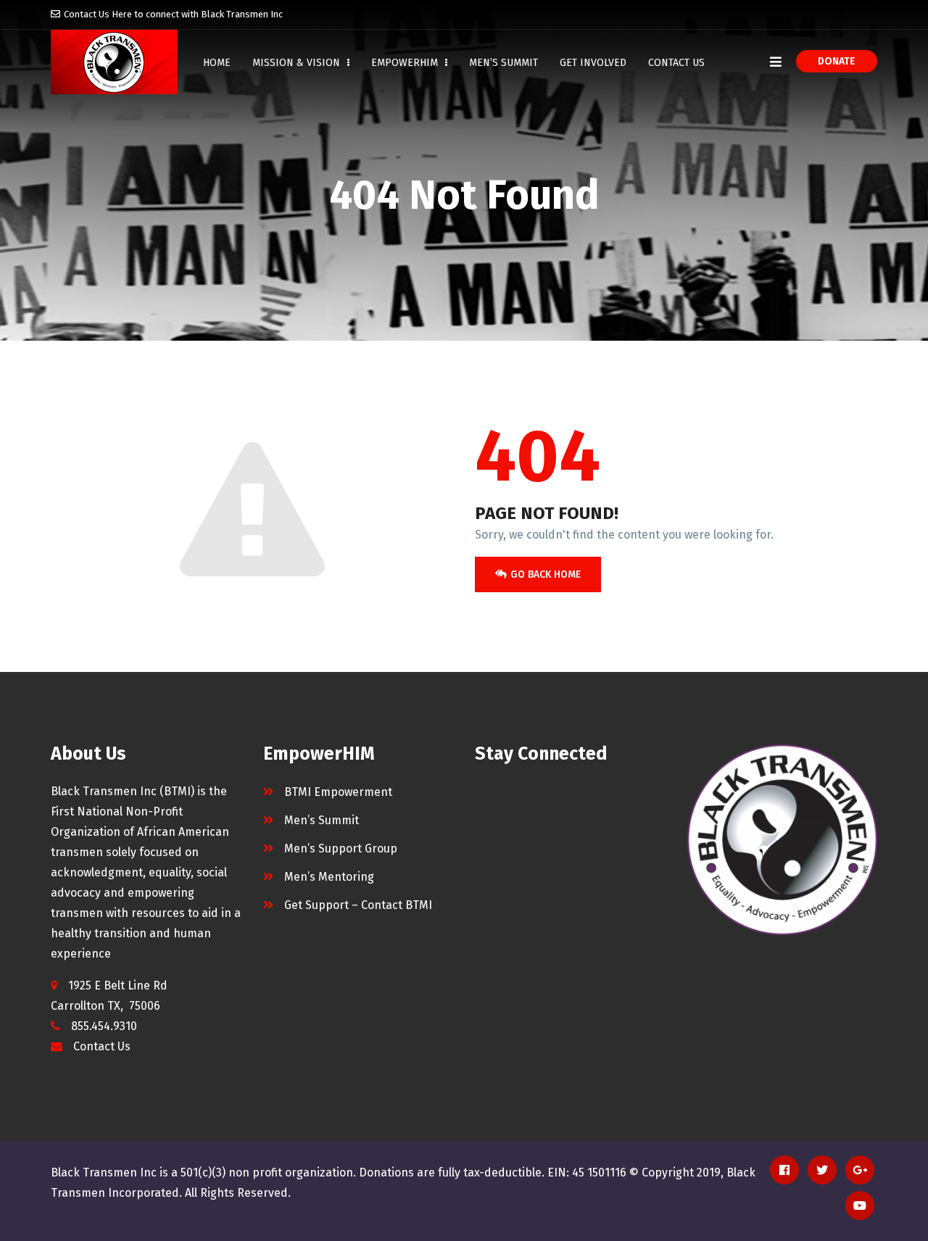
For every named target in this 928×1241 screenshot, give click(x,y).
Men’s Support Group (340, 848)
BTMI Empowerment (338, 792)
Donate (837, 61)
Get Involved (593, 63)
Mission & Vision (297, 63)
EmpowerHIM (406, 63)
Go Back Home (545, 574)
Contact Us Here (98, 14)
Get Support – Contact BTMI (358, 905)
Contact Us (676, 63)
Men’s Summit (503, 63)
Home (217, 63)
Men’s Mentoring (329, 877)
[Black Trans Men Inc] (114, 62)
